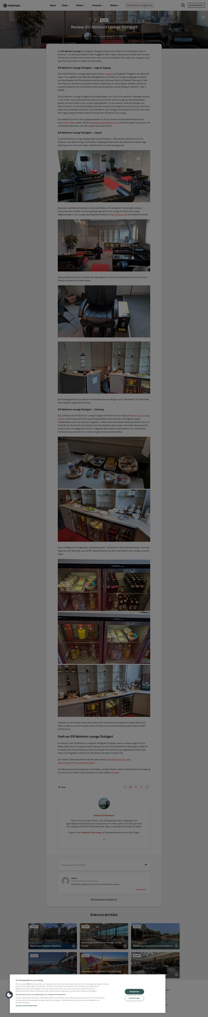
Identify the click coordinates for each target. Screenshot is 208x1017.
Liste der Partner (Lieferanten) (26, 1005)
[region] (88, 993)
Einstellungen (134, 998)
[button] (9, 995)
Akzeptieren (134, 991)
